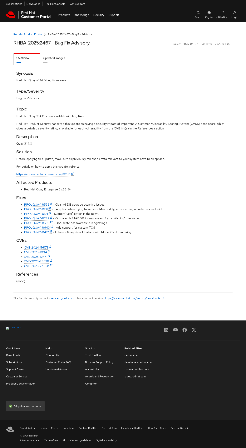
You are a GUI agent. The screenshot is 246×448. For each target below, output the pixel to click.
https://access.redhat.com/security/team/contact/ (134, 298)
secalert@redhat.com (63, 298)
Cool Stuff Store (157, 428)
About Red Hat (28, 428)
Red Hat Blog (109, 428)
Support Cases (15, 369)
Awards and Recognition (99, 376)
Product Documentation (21, 383)
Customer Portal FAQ (58, 362)
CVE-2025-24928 (36, 266)
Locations (68, 428)
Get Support (77, 4)
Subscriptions (14, 4)
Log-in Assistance (56, 369)
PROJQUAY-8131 (36, 209)
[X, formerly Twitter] (194, 331)
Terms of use (51, 440)
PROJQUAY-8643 (37, 228)
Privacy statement (30, 440)
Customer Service (16, 376)
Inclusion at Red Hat (132, 428)
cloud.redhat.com (135, 376)
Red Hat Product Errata (27, 34)
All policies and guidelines (77, 440)
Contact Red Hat (87, 428)
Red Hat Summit (180, 428)
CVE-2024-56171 (36, 247)
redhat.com (131, 355)
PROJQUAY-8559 (36, 223)
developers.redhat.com (138, 362)
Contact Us (52, 355)
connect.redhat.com (137, 369)
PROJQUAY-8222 (36, 218)
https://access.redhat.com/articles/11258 (43, 174)
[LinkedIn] (166, 331)
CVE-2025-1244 (35, 257)
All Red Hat (222, 17)
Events (54, 428)
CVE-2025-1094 (35, 252)
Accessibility (92, 369)
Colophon (91, 383)
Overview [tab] (22, 58)
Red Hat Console (55, 4)
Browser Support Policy (99, 362)
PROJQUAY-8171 (36, 214)
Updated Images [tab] (54, 58)
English (209, 17)
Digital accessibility (106, 440)
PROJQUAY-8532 (36, 205)
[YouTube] (175, 331)
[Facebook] (184, 331)
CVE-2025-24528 (36, 261)
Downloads (33, 4)
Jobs (44, 428)
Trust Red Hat (93, 355)
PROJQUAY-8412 (36, 232)
